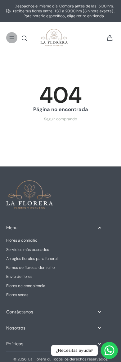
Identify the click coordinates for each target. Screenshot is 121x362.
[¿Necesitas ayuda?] (109, 350)
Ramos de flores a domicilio (30, 267)
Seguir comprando (60, 119)
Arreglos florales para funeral (32, 258)
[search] (24, 38)
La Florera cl (39, 359)
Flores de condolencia (25, 285)
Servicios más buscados (27, 249)
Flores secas (17, 294)
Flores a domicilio (21, 240)
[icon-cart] (108, 38)
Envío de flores (19, 276)
